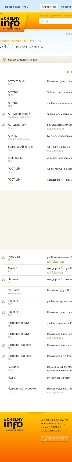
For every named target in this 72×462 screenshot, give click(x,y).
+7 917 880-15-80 (51, 430)
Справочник (49, 6)
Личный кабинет (57, 438)
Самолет (13, 290)
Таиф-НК (13, 301)
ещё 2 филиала (55, 150)
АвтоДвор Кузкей (19, 113)
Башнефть (15, 157)
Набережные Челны (16, 6)
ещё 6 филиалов (55, 260)
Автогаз (13, 91)
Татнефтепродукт (19, 322)
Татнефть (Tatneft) (19, 344)
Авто (31, 40)
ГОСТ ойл (14, 168)
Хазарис (13, 366)
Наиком (13, 279)
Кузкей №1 (15, 257)
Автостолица (16, 81)
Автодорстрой (17, 124)
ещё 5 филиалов (55, 128)
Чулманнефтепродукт (22, 388)
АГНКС (12, 135)
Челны (12, 377)
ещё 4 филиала (55, 337)
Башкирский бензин (21, 146)
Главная (4, 40)
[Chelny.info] (16, 424)
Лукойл (12, 268)
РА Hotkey (55, 427)
